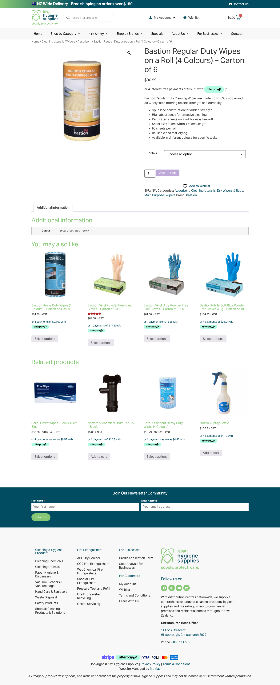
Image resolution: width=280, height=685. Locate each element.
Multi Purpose (154, 195)
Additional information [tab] (53, 208)
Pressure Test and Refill (93, 589)
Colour (153, 153)
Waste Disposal (46, 597)
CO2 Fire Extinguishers (93, 564)
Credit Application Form (136, 558)
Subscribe (41, 517)
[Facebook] (164, 588)
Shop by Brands (127, 34)
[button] (129, 53)
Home (38, 34)
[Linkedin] (186, 588)
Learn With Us (129, 601)
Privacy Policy (150, 664)
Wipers (70, 41)
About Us (178, 34)
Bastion (191, 195)
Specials (157, 34)
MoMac (155, 669)
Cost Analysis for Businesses (131, 566)
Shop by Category (63, 34)
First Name (38, 500)
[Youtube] (179, 588)
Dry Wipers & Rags (230, 191)
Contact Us (240, 4)
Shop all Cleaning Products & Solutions (50, 611)
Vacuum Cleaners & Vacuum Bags (48, 584)
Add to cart (167, 173)
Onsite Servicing (88, 604)
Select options (44, 339)
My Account (162, 18)
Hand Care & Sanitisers (51, 592)
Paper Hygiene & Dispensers (46, 574)
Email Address (149, 500)
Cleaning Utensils (53, 41)
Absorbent (84, 41)
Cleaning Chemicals (49, 561)
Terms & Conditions (176, 664)
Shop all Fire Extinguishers (86, 581)
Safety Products (46, 603)
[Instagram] (171, 588)
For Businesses (207, 34)
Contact (236, 34)
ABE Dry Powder (88, 558)
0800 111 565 (180, 642)
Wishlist (193, 18)
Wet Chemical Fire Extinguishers (90, 571)
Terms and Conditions (134, 595)
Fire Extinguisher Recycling (89, 596)
